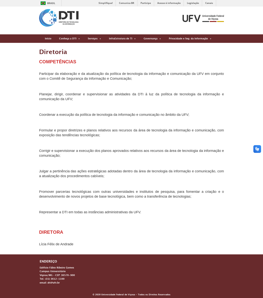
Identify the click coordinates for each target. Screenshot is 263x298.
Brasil (51, 3)
